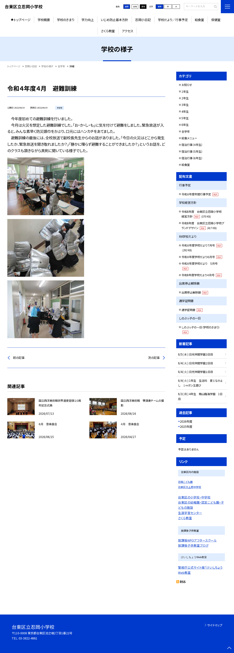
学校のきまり (65, 19)
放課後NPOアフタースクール (197, 540)
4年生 (185, 111)
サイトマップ (214, 625)
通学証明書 (191, 310)
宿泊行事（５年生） (192, 151)
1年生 (185, 91)
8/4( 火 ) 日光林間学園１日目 (195, 372)
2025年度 (186, 426)
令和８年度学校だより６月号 (201, 257)
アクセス (127, 31)
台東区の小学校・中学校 (194, 497)
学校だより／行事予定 (173, 19)
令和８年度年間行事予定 (199, 194)
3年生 (185, 105)
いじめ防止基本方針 (114, 19)
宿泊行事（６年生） (192, 158)
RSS (183, 582)
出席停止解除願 (194, 292)
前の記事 (18, 357)
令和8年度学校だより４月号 (201, 275)
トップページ (22, 19)
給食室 (199, 19)
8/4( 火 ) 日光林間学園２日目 (195, 363)
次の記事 (154, 357)
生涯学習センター (190, 513)
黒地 (143, 6)
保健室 (215, 19)
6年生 (185, 125)
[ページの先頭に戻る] (229, 648)
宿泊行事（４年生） (192, 145)
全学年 (186, 131)
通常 (127, 6)
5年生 (185, 118)
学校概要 (43, 19)
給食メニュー (189, 138)
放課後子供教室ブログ (193, 545)
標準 (159, 6)
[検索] (215, 6)
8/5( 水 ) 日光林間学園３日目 (195, 354)
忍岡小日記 (143, 19)
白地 (135, 6)
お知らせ (187, 85)
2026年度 (186, 421)
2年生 (185, 98)
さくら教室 (108, 31)
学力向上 (87, 19)
